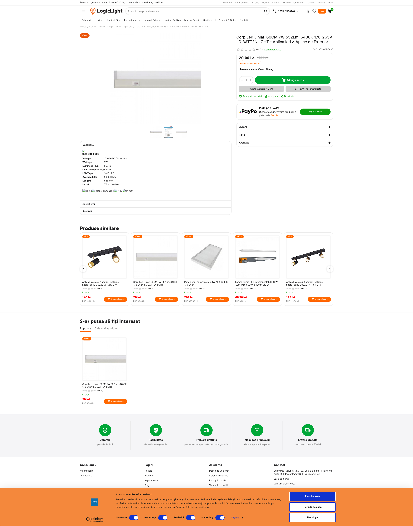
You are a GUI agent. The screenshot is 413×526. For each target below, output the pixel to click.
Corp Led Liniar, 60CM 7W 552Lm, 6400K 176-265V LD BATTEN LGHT (155, 283)
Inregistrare (86, 475)
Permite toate (312, 496)
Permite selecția (313, 507)
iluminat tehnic (192, 20)
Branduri (227, 2)
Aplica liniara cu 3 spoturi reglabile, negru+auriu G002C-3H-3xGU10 (304, 283)
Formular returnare (293, 2)
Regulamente (242, 2)
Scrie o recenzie (272, 49)
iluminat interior (132, 20)
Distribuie (289, 96)
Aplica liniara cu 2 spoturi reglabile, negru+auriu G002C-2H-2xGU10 (100, 283)
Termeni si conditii (219, 485)
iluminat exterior (152, 20)
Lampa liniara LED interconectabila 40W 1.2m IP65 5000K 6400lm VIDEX (256, 283)
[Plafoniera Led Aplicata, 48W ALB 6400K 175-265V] (206, 257)
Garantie (105, 439)
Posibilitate (156, 439)
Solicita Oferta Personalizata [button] (308, 89)
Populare (85, 328)
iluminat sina (113, 20)
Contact (310, 2)
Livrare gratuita (307, 439)
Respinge (312, 517)
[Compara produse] (307, 11)
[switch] (162, 517)
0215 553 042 (281, 479)
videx (101, 20)
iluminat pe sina (172, 20)
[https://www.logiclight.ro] (106, 11)
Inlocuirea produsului (257, 439)
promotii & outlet (228, 20)
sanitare (207, 20)
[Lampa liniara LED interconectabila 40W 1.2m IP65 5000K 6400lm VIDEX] (257, 257)
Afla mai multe (315, 111)
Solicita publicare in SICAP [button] (261, 89)
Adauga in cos (295, 80)
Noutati (244, 20)
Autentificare (87, 470)
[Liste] (314, 11)
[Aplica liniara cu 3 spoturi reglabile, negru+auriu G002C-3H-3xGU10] (308, 257)
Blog (147, 485)
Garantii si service (218, 475)
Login (321, 11)
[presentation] (83, 269)
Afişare (235, 517)
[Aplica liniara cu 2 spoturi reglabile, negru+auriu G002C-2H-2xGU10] (104, 257)
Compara (273, 96)
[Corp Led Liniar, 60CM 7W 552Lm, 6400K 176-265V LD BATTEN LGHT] (155, 78)
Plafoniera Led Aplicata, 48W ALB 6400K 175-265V (206, 283)
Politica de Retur (271, 2)
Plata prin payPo (218, 480)
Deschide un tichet (219, 470)
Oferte (255, 2)
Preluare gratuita (206, 439)
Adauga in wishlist (252, 96)
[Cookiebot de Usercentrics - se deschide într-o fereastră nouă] (94, 519)
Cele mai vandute (106, 328)
